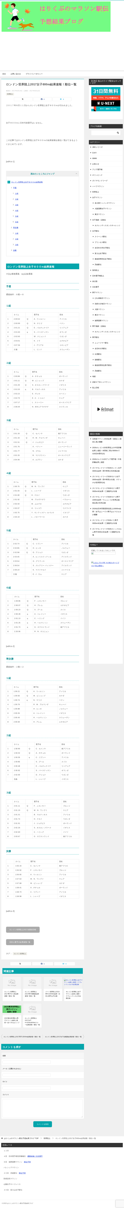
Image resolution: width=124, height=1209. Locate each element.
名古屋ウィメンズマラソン (105, 203)
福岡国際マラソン (101, 321)
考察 (94, 376)
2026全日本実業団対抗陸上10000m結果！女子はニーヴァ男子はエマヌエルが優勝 (106, 512)
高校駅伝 (98, 264)
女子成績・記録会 (99, 220)
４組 (16, 210)
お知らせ (95, 164)
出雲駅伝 (98, 354)
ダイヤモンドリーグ (100, 181)
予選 (15, 188)
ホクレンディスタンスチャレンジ (107, 225)
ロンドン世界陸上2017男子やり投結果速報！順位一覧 (11, 994)
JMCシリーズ (97, 147)
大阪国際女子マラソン (103, 209)
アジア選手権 (97, 169)
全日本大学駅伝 (101, 348)
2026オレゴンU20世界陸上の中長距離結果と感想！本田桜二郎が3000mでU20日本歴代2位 (106, 451)
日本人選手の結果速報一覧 (19, 942)
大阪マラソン (100, 309)
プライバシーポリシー (34, 74)
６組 (16, 222)
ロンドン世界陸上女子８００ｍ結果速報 (27, 182)
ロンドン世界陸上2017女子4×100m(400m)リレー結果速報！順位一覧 (32, 1021)
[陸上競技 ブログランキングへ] (103, 556)
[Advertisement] (62, 53)
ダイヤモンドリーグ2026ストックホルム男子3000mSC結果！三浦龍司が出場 (107, 532)
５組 (16, 216)
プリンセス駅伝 (101, 242)
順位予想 (27, 1162)
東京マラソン (100, 214)
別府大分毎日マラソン (103, 304)
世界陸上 (10, 94)
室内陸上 (95, 270)
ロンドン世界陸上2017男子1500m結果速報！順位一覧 (22, 1037)
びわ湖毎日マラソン (102, 298)
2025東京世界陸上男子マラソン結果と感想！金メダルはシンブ (11, 1020)
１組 (16, 193)
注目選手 (95, 287)
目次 (4, 74)
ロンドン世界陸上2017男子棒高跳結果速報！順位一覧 (32, 994)
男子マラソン (97, 292)
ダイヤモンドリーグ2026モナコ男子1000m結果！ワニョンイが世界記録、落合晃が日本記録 (106, 500)
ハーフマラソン (98, 186)
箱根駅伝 (98, 360)
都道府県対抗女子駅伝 (103, 259)
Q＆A (94, 153)
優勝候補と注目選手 (35, 1156)
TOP (21, 1138)
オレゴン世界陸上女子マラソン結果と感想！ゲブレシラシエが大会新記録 (73, 995)
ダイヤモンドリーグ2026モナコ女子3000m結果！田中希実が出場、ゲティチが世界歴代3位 (106, 480)
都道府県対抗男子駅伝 (103, 365)
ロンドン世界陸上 (20, 954)
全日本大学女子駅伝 (102, 248)
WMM (94, 158)
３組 (16, 205)
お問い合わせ (16, 74)
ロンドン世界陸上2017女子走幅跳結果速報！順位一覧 (63, 1037)
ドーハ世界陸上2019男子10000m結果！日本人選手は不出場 (52, 994)
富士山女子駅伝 (101, 253)
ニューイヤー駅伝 (101, 343)
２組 (16, 199)
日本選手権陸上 (98, 276)
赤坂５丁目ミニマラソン (101, 382)
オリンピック (97, 175)
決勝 (15, 250)
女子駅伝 (95, 231)
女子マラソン (97, 197)
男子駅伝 (95, 337)
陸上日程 (95, 388)
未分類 (94, 281)
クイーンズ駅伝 (101, 237)
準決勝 (15, 228)
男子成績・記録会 (99, 326)
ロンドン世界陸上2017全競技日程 (22, 930)
